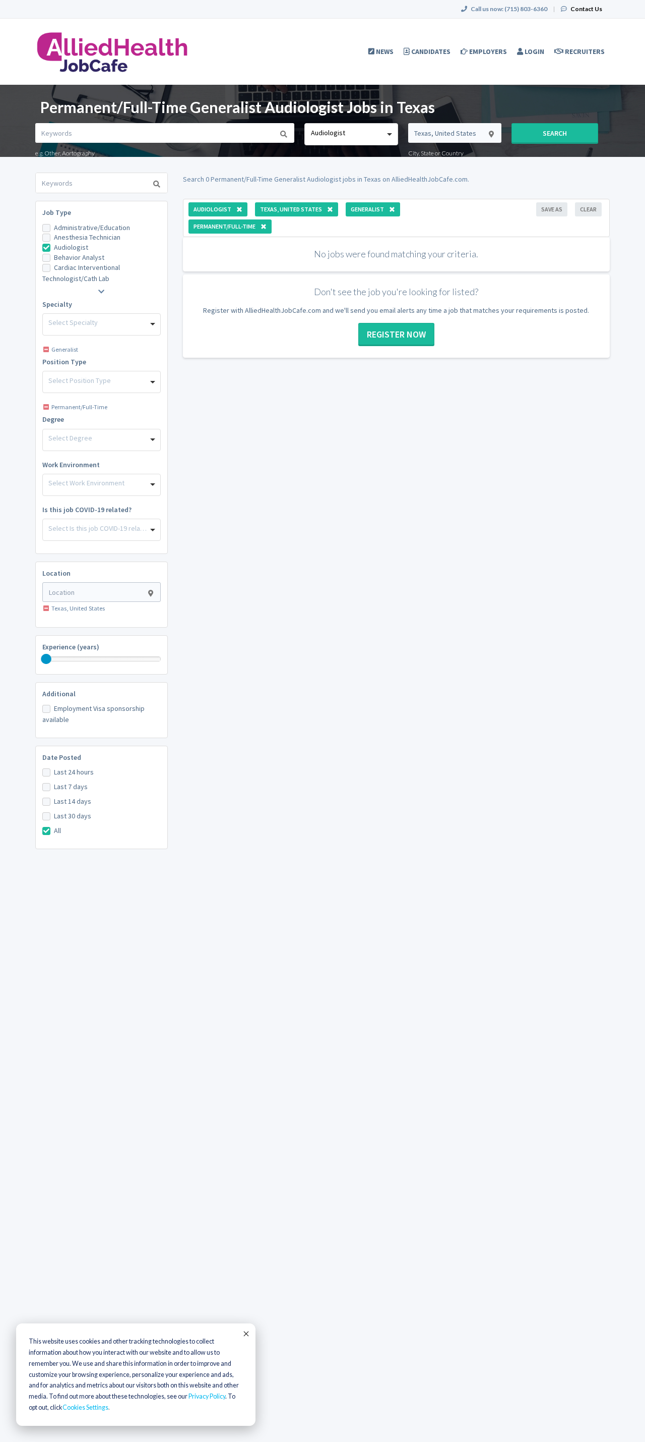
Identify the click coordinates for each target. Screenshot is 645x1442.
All (57, 830)
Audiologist (71, 247)
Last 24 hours (74, 772)
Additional (59, 693)
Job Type (56, 212)
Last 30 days (72, 815)
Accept (245, 1333)
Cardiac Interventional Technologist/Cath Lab (81, 273)
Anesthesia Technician (87, 237)
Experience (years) (70, 646)
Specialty (57, 304)
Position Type (64, 361)
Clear (588, 209)
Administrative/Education (92, 227)
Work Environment (71, 464)
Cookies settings (85, 1407)
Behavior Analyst (79, 257)
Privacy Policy (206, 1396)
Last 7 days (71, 786)
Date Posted (61, 757)
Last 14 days (72, 801)
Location (56, 573)
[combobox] (351, 134)
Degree (53, 419)
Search (555, 133)
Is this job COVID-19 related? (87, 509)
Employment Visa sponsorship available (93, 714)
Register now (396, 334)
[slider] (46, 659)
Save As (551, 209)
